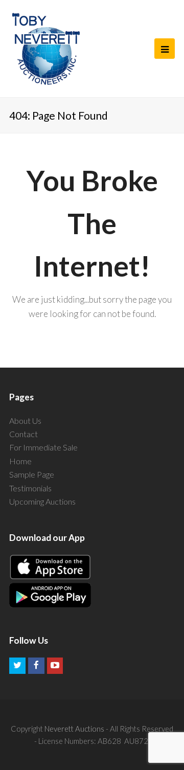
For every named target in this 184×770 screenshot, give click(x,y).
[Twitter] (17, 666)
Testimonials (30, 488)
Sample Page (31, 474)
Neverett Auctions (74, 728)
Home (20, 461)
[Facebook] (36, 666)
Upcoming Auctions (42, 501)
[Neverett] (45, 48)
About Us (25, 420)
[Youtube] (55, 666)
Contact (23, 434)
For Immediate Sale (43, 447)
